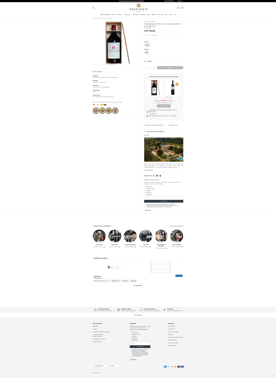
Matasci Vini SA (99, 372)
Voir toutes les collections (176, 226)
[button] (182, 7)
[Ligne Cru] (145, 236)
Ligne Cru (145, 244)
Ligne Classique (176, 244)
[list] (115, 42)
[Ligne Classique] (176, 236)
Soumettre (163, 201)
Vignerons (95, 326)
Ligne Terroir (114, 244)
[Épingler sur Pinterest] (160, 175)
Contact (95, 329)
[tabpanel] (138, 290)
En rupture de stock (164, 106)
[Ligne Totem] (99, 236)
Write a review (179, 275)
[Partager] (157, 175)
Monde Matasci (172, 345)
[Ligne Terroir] (114, 236)
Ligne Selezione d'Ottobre (161, 245)
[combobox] (173, 97)
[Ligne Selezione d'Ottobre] (161, 236)
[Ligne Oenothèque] (130, 236)
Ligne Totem (99, 244)
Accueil (94, 18)
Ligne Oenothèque (130, 244)
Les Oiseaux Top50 (173, 343)
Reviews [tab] (97, 276)
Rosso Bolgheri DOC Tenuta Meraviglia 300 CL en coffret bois (105, 18)
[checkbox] (133, 281)
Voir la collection (148, 170)
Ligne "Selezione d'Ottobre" (175, 337)
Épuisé (170, 67)
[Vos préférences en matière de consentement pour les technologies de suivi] (273, 375)
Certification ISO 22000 (99, 339)
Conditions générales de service (101, 331)
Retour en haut (138, 315)
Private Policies (97, 341)
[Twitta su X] (154, 175)
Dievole (146, 21)
